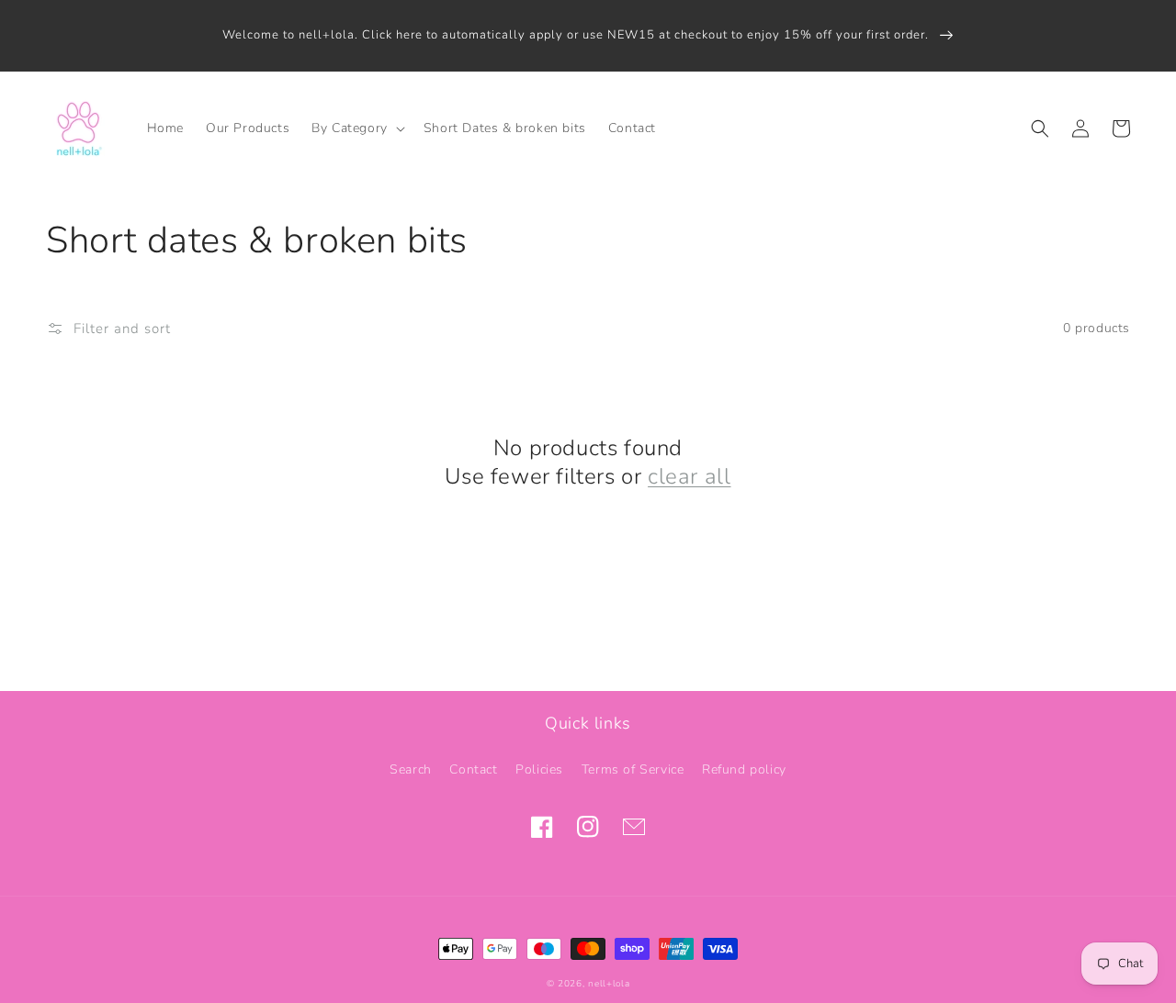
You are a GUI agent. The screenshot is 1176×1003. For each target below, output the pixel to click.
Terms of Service (633, 769)
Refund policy (744, 769)
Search (411, 769)
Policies (539, 769)
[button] (356, 128)
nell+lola (608, 983)
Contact (473, 769)
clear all (689, 476)
